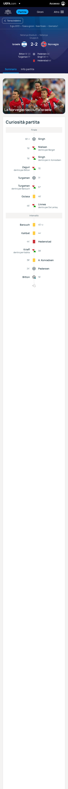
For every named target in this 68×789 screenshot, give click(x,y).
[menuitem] (24, 11)
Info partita (27, 69)
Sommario (11, 69)
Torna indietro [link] (14, 20)
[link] (22, 11)
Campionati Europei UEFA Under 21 (8, 11)
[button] (58, 11)
